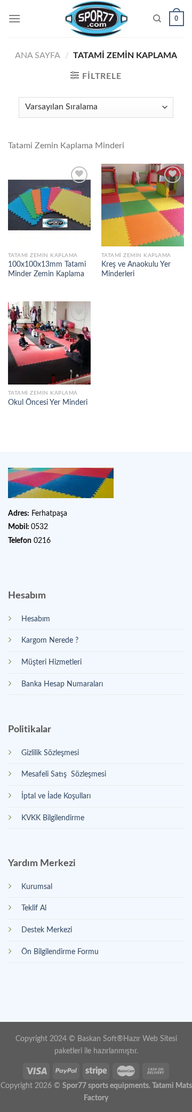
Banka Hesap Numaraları (62, 684)
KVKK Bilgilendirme (52, 818)
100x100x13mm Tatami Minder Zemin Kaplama (47, 269)
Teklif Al (33, 908)
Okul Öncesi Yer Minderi (47, 402)
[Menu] (14, 18)
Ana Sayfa (37, 55)
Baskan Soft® (100, 1039)
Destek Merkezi (46, 930)
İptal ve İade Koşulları (56, 796)
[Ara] (157, 19)
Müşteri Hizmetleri (51, 662)
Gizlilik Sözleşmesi (50, 753)
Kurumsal (36, 887)
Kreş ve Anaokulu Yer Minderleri (136, 269)
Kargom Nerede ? (49, 640)
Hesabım (35, 619)
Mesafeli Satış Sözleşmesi (63, 774)
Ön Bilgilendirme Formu (60, 952)
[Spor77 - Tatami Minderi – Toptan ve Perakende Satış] (96, 18)
